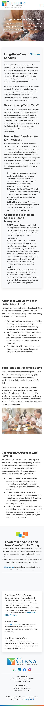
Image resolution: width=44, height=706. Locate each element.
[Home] (14, 5)
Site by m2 (28, 699)
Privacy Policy (13, 624)
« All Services (34, 54)
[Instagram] (29, 669)
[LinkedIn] (19, 669)
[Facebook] (24, 669)
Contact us (9, 567)
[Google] (14, 669)
